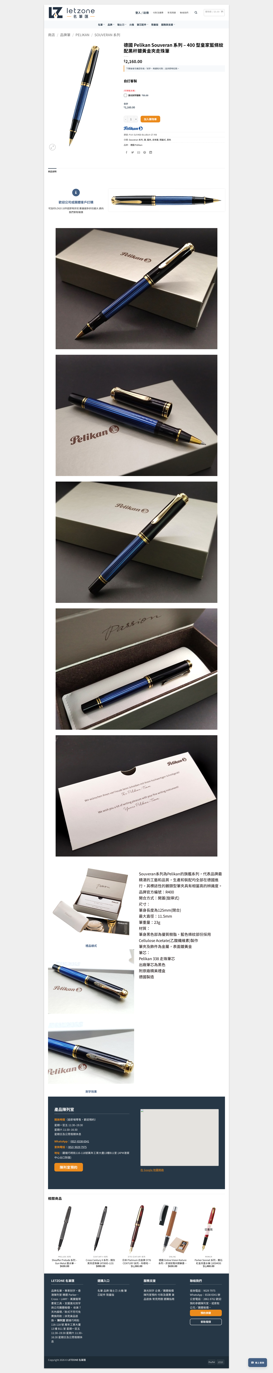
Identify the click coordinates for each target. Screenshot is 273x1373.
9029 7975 (209, 1290)
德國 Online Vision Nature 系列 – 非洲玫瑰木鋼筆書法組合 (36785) (172, 1261)
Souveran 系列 (107, 34)
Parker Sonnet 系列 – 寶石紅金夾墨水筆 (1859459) (208, 1261)
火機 (131, 24)
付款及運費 (158, 12)
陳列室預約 (69, 1167)
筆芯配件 (141, 24)
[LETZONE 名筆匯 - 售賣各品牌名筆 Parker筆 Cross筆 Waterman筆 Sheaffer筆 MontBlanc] (71, 13)
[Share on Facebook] (127, 152)
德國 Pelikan (136, 144)
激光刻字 (149, 1290)
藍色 (149, 139)
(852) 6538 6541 (79, 1141)
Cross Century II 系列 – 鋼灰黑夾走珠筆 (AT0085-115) (100, 1261)
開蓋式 (163, 139)
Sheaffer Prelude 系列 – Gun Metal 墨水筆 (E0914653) (64, 1261)
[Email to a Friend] (139, 152)
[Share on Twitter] (133, 152)
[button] (142, 12)
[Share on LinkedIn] (151, 152)
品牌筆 (65, 34)
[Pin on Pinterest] (145, 152)
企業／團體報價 (164, 1290)
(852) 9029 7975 (77, 1147)
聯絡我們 (184, 12)
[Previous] (48, 1238)
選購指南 (169, 1299)
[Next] (224, 1238)
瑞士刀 (120, 24)
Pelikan (82, 34)
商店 (51, 34)
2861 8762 (209, 1299)
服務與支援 (167, 24)
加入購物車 (150, 119)
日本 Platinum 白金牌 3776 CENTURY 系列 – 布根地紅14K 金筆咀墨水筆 (136, 1261)
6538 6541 (211, 1295)
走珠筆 (155, 139)
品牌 (110, 24)
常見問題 (171, 12)
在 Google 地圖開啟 (152, 1170)
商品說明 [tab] (52, 171)
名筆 (100, 24)
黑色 (169, 139)
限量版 (154, 24)
